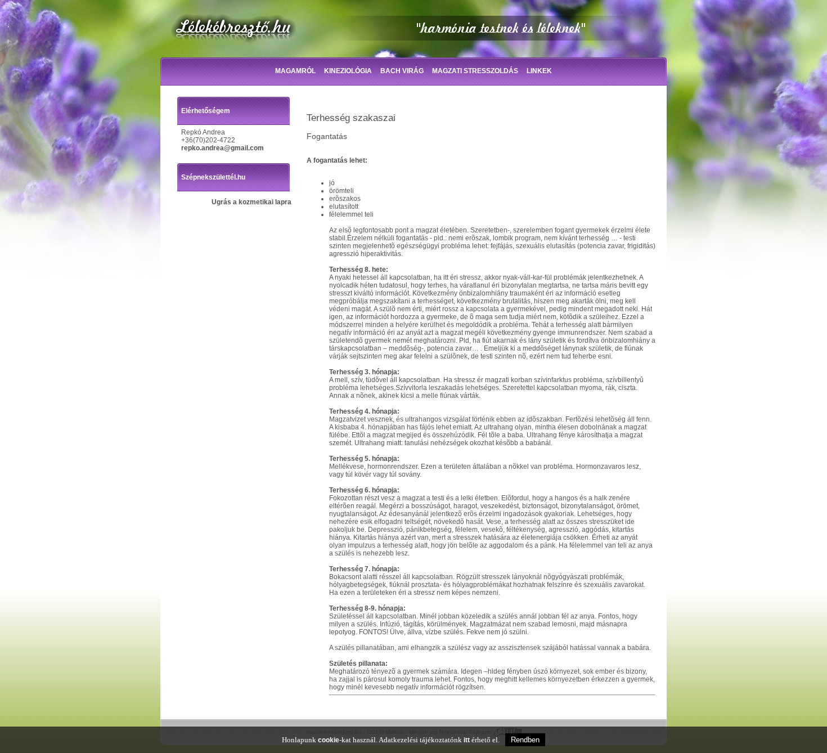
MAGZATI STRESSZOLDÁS (475, 71)
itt (467, 740)
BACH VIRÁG (402, 71)
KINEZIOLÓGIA (348, 71)
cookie (328, 740)
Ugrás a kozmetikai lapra (251, 202)
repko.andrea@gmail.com (222, 148)
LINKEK (539, 71)
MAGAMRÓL (295, 71)
